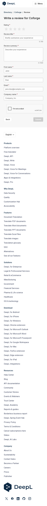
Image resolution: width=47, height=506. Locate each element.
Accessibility (9, 206)
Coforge (17, 12)
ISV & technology (11, 301)
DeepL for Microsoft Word (15, 334)
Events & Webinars (12, 396)
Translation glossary (12, 243)
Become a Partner (11, 463)
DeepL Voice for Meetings (15, 169)
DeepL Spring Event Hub (14, 418)
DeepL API (8, 156)
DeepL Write (9, 160)
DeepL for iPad (10, 359)
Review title (8, 34)
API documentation (12, 383)
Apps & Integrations (12, 178)
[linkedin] (18, 498)
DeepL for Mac (10, 347)
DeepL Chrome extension (14, 325)
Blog (6, 379)
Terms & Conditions (12, 426)
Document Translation (13, 217)
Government (9, 284)
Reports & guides (11, 409)
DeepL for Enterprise (13, 267)
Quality (7, 197)
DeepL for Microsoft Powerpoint (17, 338)
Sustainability (9, 455)
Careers (7, 468)
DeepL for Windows (12, 321)
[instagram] (29, 498)
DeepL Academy (11, 405)
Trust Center (9, 401)
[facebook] (12, 498)
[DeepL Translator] (23, 487)
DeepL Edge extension (13, 355)
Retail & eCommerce (12, 275)
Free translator (10, 152)
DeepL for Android (11, 312)
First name (8, 67)
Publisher (8, 476)
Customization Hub (12, 202)
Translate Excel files (12, 234)
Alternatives (9, 251)
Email (6, 85)
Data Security (9, 193)
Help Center (9, 375)
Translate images (11, 238)
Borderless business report (15, 413)
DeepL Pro (8, 182)
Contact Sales (10, 459)
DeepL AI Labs (10, 439)
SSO (6, 247)
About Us (8, 450)
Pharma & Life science (13, 292)
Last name (8, 76)
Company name (10, 94)
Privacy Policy (10, 422)
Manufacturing (10, 280)
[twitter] (6, 498)
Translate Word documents (15, 225)
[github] (24, 498)
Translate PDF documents (15, 221)
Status (6, 435)
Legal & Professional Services (17, 271)
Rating (6, 25)
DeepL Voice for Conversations (17, 173)
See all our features (12, 256)
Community (8, 388)
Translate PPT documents (15, 230)
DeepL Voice (9, 165)
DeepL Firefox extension (14, 351)
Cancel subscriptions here (15, 431)
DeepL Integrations (12, 364)
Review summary (10, 46)
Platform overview (11, 148)
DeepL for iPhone (11, 316)
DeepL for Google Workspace (16, 342)
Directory (8, 12)
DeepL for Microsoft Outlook (16, 329)
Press (6, 472)
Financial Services (11, 288)
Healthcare (8, 297)
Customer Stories (11, 392)
